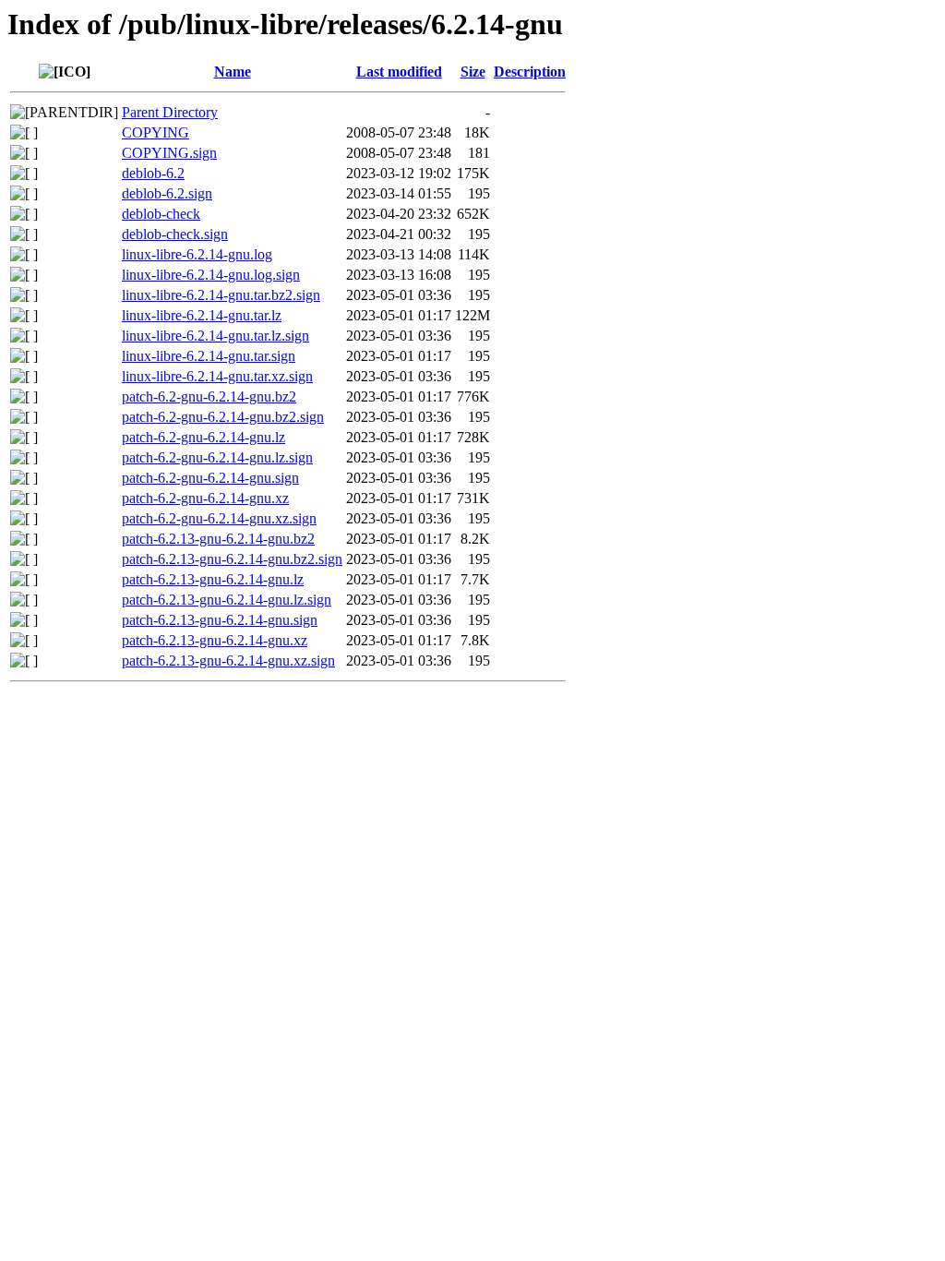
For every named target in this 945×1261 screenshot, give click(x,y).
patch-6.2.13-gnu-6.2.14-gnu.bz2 (218, 538)
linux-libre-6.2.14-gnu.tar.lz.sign (215, 335)
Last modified (399, 71)
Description (530, 71)
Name (232, 71)
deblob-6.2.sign (167, 193)
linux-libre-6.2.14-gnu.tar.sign (208, 356)
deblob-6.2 (153, 173)
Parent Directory (170, 112)
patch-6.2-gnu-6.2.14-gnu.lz (203, 437)
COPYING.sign (169, 153)
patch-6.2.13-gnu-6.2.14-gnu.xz (214, 640)
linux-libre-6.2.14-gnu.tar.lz (201, 315)
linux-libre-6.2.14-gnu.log (197, 254)
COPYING (155, 132)
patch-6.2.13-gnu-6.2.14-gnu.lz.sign (226, 599)
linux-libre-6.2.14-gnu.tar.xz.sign (217, 376)
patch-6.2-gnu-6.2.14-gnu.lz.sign (217, 457)
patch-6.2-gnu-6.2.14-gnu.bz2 (209, 396)
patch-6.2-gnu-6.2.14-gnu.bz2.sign (223, 417)
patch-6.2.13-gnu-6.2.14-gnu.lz (213, 579)
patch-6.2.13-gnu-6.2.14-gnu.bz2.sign (232, 559)
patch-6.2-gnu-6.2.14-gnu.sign (210, 478)
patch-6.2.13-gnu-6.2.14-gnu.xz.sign (228, 660)
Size (473, 71)
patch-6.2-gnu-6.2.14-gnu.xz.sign (219, 518)
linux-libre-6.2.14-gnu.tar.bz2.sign (221, 295)
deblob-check (161, 214)
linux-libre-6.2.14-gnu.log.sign (211, 274)
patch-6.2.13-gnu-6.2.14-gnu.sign (219, 620)
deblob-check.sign (175, 234)
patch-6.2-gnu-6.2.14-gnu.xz (205, 498)
